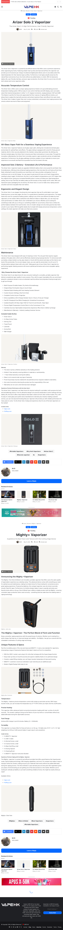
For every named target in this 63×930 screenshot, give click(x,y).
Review (28, 10)
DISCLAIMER (15, 470)
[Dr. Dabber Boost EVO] (39, 494)
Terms (55, 927)
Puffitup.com (7, 411)
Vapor (28, 14)
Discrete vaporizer (24, 455)
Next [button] (59, 512)
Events (44, 927)
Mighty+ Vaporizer (22, 499)
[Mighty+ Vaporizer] (23, 494)
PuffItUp (34, 14)
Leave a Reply (31, 481)
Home (23, 10)
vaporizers (42, 455)
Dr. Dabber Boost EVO (39, 499)
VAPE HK (26, 924)
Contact (25, 927)
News (33, 927)
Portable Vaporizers (16, 451)
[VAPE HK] (31, 6)
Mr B (20, 29)
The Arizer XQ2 (52, 499)
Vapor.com (7, 409)
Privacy (59, 927)
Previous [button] (3, 512)
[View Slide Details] (31, 512)
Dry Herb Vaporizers (34, 451)
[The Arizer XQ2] (55, 494)
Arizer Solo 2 (49, 451)
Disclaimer (49, 927)
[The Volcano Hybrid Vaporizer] (8, 494)
